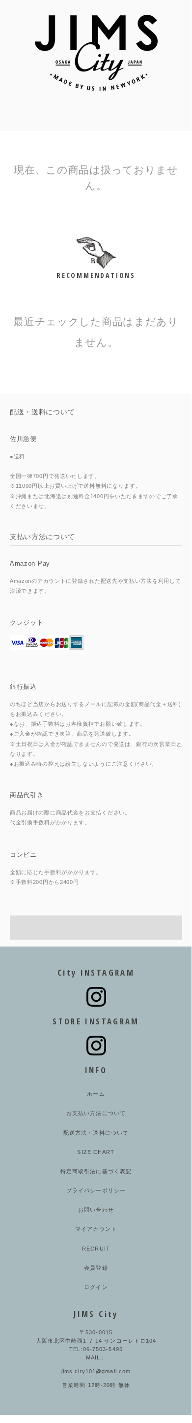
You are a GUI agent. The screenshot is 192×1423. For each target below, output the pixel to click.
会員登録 (96, 1268)
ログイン (96, 1287)
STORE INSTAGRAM (96, 1021)
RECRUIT (96, 1249)
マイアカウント (96, 1229)
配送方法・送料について (96, 1133)
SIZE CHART (95, 1152)
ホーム (96, 1094)
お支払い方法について (96, 1113)
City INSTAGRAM (96, 972)
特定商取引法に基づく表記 (96, 1171)
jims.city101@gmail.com (96, 1371)
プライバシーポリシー (96, 1190)
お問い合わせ (96, 1210)
